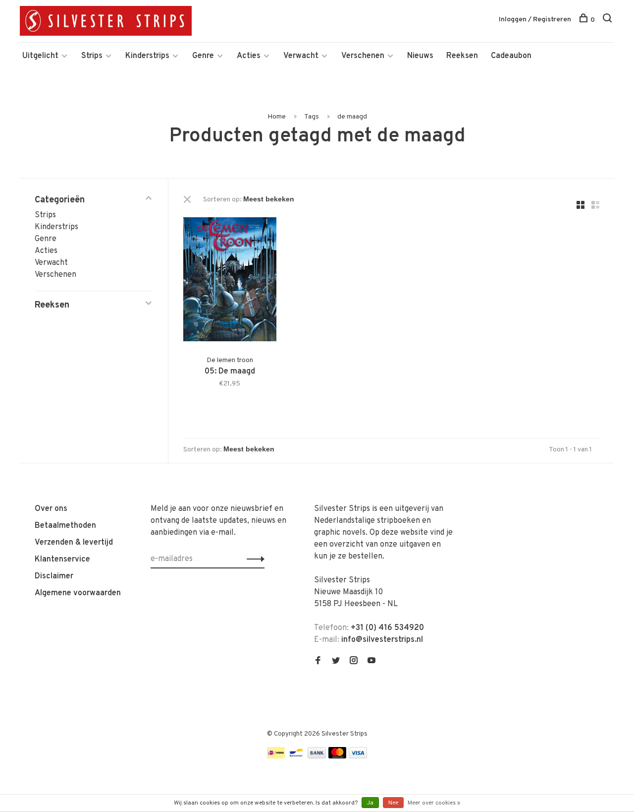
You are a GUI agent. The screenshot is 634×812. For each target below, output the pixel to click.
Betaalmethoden (65, 526)
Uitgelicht (40, 56)
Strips (92, 56)
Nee (393, 803)
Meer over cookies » (434, 803)
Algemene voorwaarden (78, 593)
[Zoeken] (608, 20)
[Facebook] (318, 662)
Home (276, 117)
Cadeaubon (511, 56)
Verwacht (300, 56)
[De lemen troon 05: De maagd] (229, 281)
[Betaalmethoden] (276, 756)
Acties (249, 56)
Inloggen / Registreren (535, 19)
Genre (203, 56)
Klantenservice (62, 559)
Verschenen (362, 56)
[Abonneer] (252, 559)
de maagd (352, 117)
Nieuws (420, 56)
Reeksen (462, 56)
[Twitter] (336, 662)
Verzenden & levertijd (74, 543)
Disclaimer (54, 576)
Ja (370, 803)
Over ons (51, 509)
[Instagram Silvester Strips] (354, 662)
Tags (311, 117)
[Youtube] (371, 662)
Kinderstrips (147, 56)
